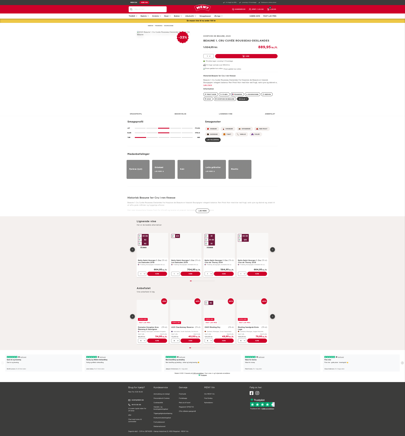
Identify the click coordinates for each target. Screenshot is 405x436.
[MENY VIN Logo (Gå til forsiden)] (202, 9)
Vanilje (243, 134)
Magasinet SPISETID (186, 407)
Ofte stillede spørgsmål (187, 411)
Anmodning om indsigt (162, 394)
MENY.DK (133, 2)
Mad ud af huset (184, 402)
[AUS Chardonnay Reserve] (186, 312)
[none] (208, 56)
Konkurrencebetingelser (162, 418)
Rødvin (150, 25)
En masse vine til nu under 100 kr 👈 (202, 21)
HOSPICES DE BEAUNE (225, 99)
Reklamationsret (159, 426)
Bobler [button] (177, 16)
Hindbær (213, 128)
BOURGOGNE (253, 94)
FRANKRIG (238, 94)
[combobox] (149, 9)
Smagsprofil (136, 114)
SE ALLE (242, 99)
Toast (228, 134)
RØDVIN (268, 94)
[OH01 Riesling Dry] (219, 312)
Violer (257, 134)
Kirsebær (229, 128)
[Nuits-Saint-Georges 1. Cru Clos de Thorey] (219, 245)
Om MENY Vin (209, 394)
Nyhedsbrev (208, 402)
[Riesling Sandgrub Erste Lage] (252, 312)
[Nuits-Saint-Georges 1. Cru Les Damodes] (152, 245)
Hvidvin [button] (155, 16)
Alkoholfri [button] (189, 16)
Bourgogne (168, 25)
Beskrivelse (180, 114)
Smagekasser (205, 16)
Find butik (182, 394)
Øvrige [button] (217, 16)
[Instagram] (257, 393)
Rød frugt (263, 128)
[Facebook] (251, 393)
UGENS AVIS (255, 16)
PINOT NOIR (211, 94)
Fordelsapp (183, 398)
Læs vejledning (213, 139)
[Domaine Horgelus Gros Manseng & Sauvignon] (152, 312)
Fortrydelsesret (159, 422)
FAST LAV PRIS (269, 16)
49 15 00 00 (136, 404)
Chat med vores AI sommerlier (135, 420)
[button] (256, 9)
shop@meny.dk (138, 400)
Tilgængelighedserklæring (163, 413)
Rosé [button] (166, 16)
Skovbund (214, 134)
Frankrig (158, 25)
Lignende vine (225, 114)
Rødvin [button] (144, 16)
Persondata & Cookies (162, 398)
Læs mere (207, 85)
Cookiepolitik (158, 402)
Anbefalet (270, 114)
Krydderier (246, 128)
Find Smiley (208, 398)
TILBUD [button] (132, 16)
